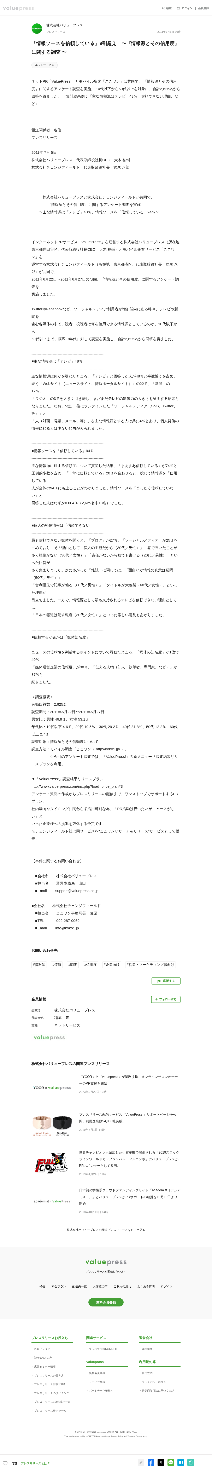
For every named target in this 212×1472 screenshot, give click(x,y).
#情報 (56, 965)
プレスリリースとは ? (35, 1463)
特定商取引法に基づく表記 (158, 1390)
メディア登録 (97, 1382)
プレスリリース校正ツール (50, 1410)
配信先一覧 (79, 1286)
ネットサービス (44, 65)
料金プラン (59, 1286)
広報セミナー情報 (45, 1366)
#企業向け (112, 965)
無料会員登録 (106, 1302)
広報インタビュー (45, 1349)
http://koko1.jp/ (108, 749)
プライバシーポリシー (155, 1382)
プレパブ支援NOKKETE (103, 1349)
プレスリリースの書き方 (49, 1375)
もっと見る (138, 1229)
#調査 (72, 965)
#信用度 (90, 965)
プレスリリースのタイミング (51, 1393)
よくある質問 (146, 1286)
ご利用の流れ (122, 1286)
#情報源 (39, 965)
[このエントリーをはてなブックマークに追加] (180, 1465)
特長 (42, 1286)
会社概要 (147, 1349)
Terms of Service (135, 1436)
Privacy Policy (117, 1436)
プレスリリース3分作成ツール (52, 1401)
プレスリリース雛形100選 (49, 1384)
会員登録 (203, 8)
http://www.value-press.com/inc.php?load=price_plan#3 (77, 786)
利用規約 (147, 1373)
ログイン (187, 8)
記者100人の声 (43, 1357)
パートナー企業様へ (101, 1390)
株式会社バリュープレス (64, 25)
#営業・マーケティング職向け (150, 965)
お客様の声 (100, 1286)
